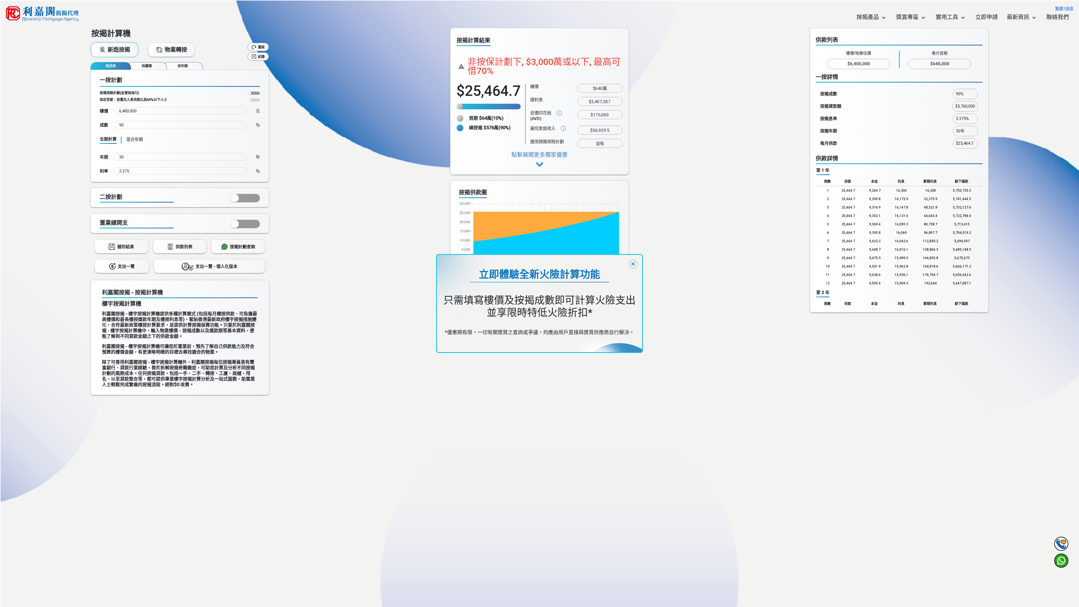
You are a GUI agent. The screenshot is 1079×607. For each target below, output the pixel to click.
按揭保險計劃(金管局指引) (119, 93)
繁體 (1059, 8)
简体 (1069, 8)
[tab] (110, 66)
